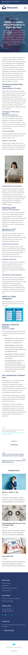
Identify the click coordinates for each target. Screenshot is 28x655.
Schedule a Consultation (7, 601)
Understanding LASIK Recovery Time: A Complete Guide (14, 524)
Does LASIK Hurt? (8, 556)
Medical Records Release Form (9, 588)
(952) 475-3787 (9, 630)
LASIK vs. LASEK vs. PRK (10, 492)
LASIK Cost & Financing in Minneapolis (11, 598)
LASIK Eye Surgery (14, 444)
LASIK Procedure (6, 583)
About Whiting (5, 586)
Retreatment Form (6, 590)
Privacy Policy (14, 651)
